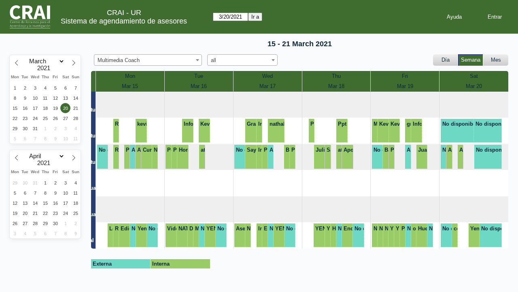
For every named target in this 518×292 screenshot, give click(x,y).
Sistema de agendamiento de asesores (124, 21)
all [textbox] (213, 60)
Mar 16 (199, 86)
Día (446, 60)
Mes (496, 60)
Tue (198, 76)
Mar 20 (474, 86)
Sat (474, 76)
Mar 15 (130, 86)
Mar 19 (405, 86)
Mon (130, 76)
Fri (405, 76)
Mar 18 (336, 86)
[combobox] (148, 60)
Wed (267, 76)
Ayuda (454, 17)
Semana (470, 60)
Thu (336, 76)
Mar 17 (267, 86)
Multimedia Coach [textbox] (119, 60)
